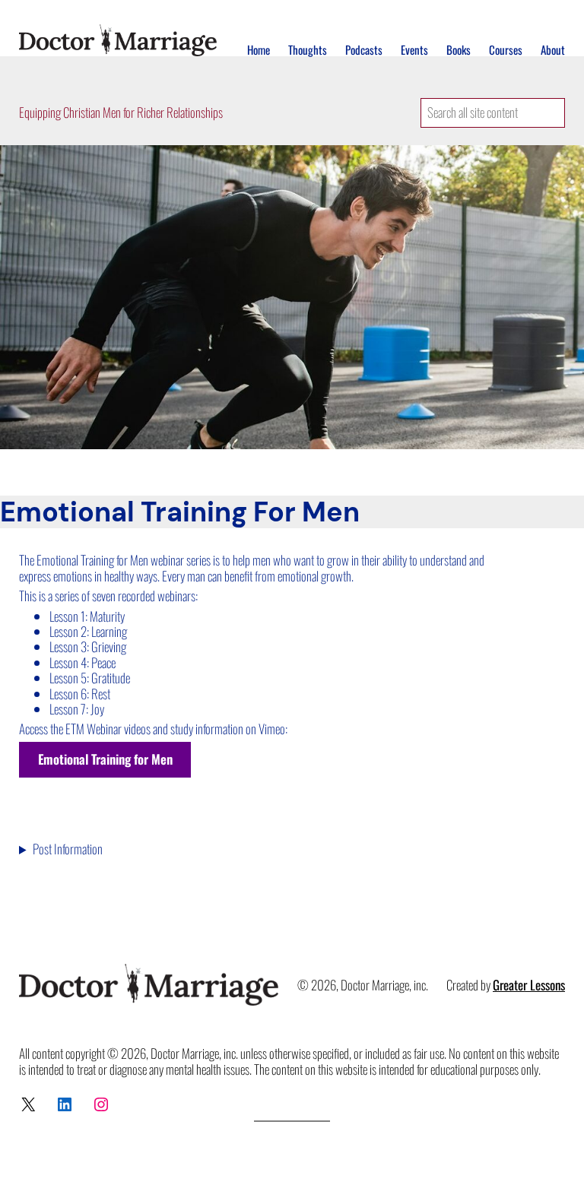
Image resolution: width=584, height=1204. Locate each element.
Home (258, 49)
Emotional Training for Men (105, 758)
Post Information (68, 849)
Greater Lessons (529, 984)
